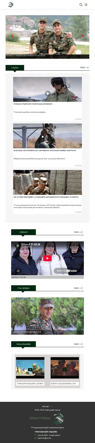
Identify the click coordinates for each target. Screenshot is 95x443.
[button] (82, 35)
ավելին (83, 67)
